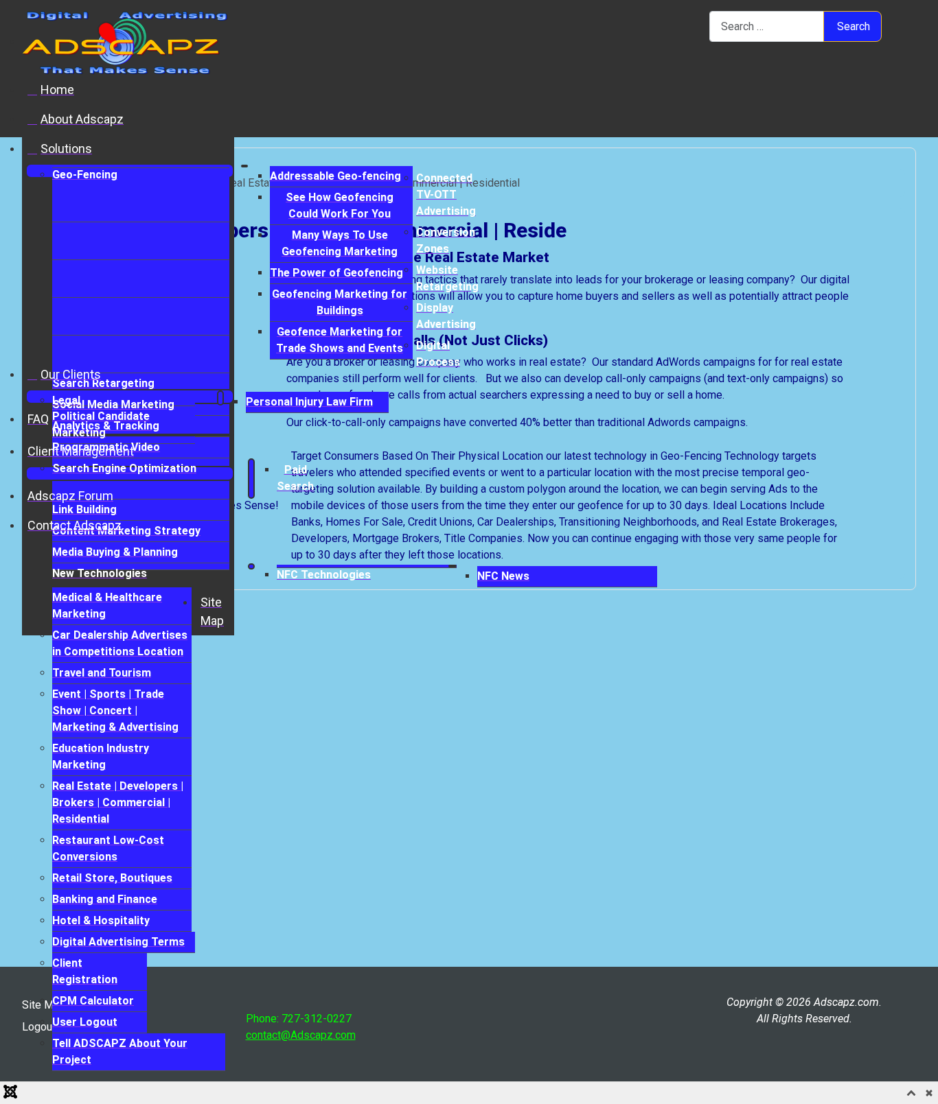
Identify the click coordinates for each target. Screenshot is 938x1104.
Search (853, 26)
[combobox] (766, 26)
